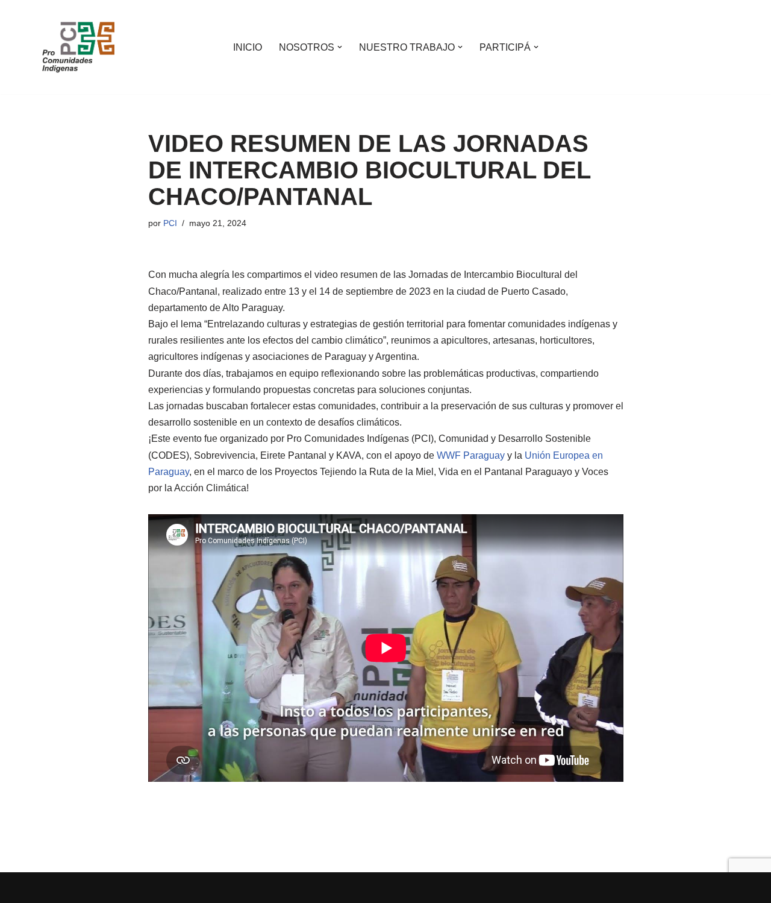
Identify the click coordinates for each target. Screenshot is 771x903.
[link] (471, 455)
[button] (339, 47)
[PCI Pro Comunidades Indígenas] (78, 47)
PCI (170, 223)
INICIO (247, 47)
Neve (53, 888)
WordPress (180, 888)
